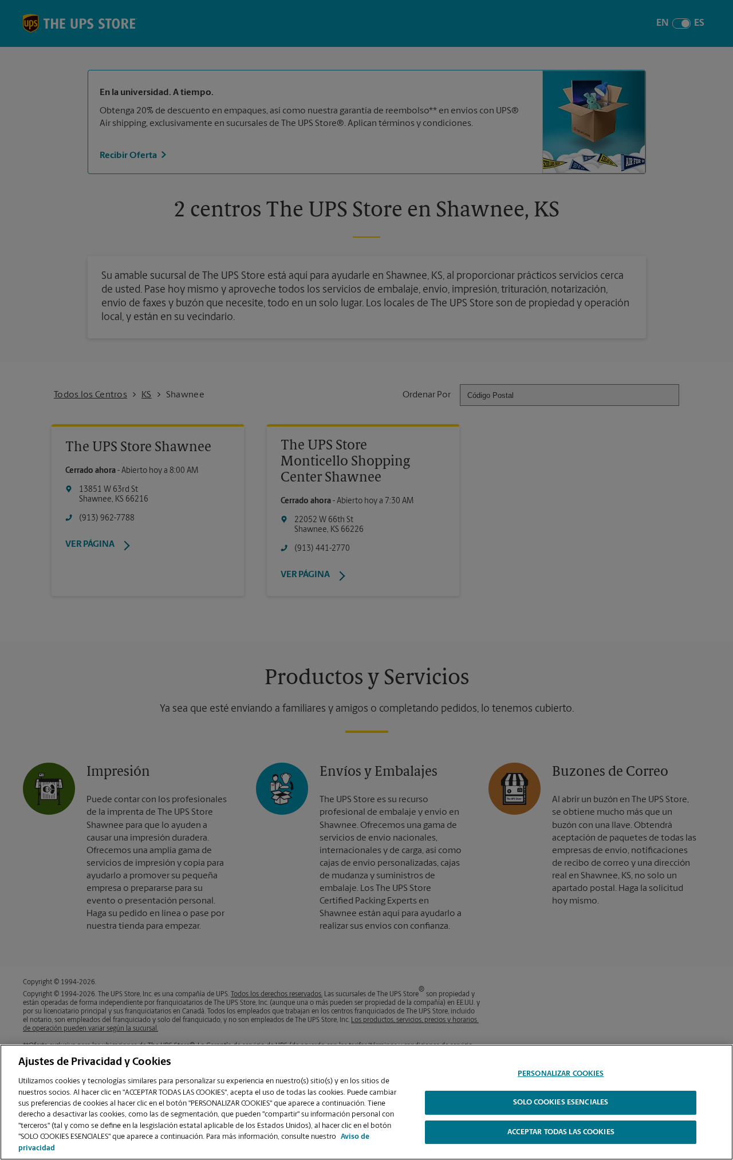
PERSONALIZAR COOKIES (561, 1074)
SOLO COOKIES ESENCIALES (560, 1103)
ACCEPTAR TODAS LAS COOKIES (560, 1133)
